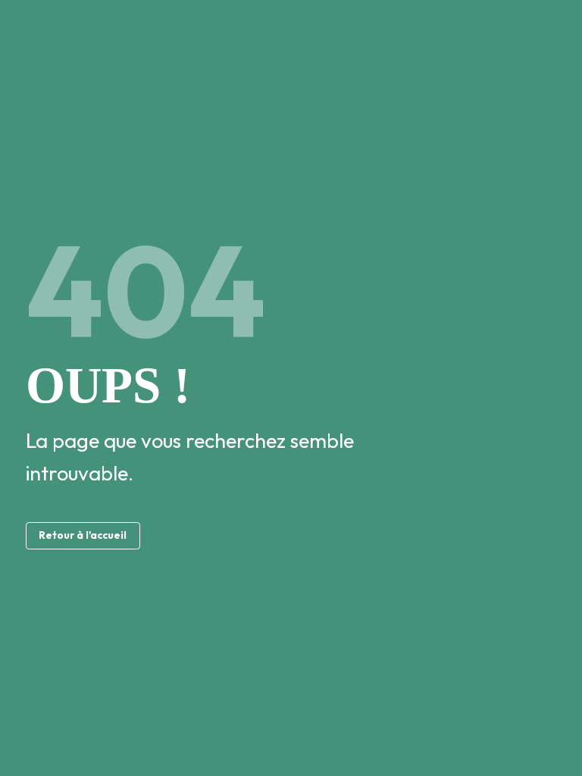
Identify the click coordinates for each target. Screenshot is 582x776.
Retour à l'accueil (83, 535)
